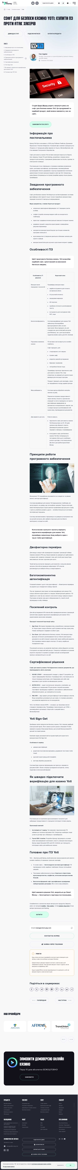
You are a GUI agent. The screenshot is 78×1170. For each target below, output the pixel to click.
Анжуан (61, 1109)
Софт (9, 9)
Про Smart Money (63, 1123)
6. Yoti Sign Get (8, 65)
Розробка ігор (25, 1103)
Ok (70, 1165)
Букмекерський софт (46, 1105)
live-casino (50, 906)
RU (59, 1139)
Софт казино (44, 1103)
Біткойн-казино (7, 1103)
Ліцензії (61, 1100)
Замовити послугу (40, 124)
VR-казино (6, 1114)
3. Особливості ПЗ (9, 55)
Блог (42, 1125)
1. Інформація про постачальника (13, 47)
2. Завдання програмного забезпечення (11, 51)
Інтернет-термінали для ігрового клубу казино (9, 1127)
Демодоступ (13, 34)
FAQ (41, 1123)
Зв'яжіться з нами (8, 1142)
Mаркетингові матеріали (65, 1127)
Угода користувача (8, 1166)
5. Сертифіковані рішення (11, 62)
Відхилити (60, 1165)
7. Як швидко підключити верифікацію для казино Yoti (15, 68)
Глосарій (43, 1127)
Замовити (29, 1077)
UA (64, 1139)
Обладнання (7, 1119)
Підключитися (34, 34)
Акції (23, 1119)
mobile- (43, 906)
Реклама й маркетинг (27, 1105)
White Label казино (8, 1105)
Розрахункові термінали (10, 1129)
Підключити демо (48, 3)
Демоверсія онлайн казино (29, 1107)
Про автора (62, 1129)
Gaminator (24, 1123)
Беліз (60, 1112)
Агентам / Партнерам (64, 1125)
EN (62, 1139)
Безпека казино (16, 9)
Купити (39, 915)
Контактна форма (52, 936)
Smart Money (43, 106)
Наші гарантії (62, 1131)
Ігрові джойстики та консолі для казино (11, 1123)
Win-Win (24, 1125)
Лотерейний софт (45, 1109)
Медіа (42, 1119)
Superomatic (25, 1127)
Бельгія (61, 1114)
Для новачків (44, 1129)
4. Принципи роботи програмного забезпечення (13, 58)
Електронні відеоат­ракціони (11, 1131)
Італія (60, 1103)
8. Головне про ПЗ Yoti (10, 72)
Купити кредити (54, 34)
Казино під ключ (8, 1107)
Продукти (7, 1100)
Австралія (61, 1107)
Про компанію (63, 1119)
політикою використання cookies (41, 1164)
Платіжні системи (45, 1107)
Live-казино (7, 1109)
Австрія (61, 1105)
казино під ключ (64, 906)
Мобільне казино (8, 1112)
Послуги (24, 1100)
